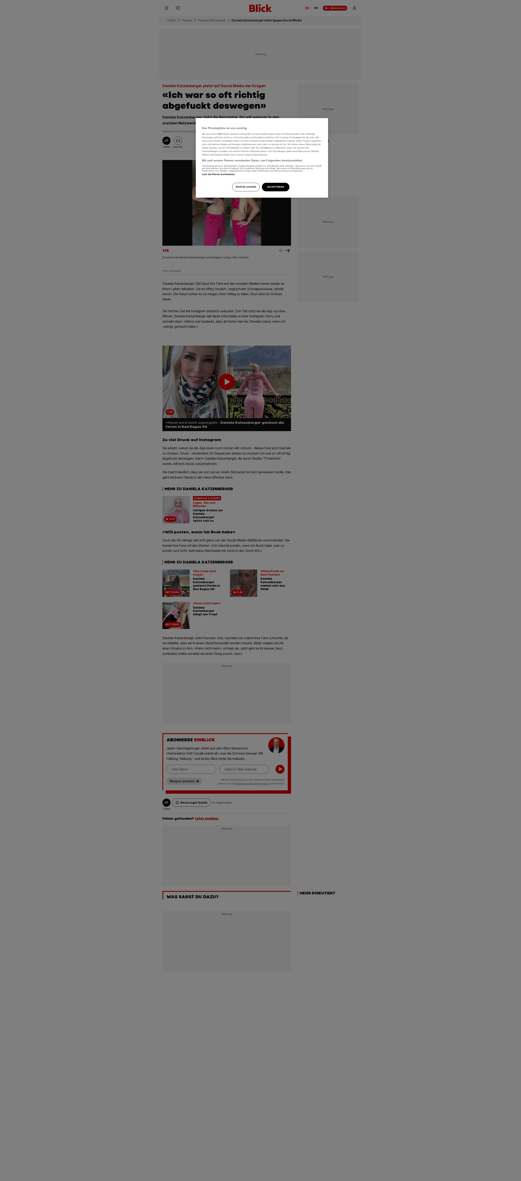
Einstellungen (246, 187)
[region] (262, 158)
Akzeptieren (275, 187)
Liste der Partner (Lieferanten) (218, 174)
